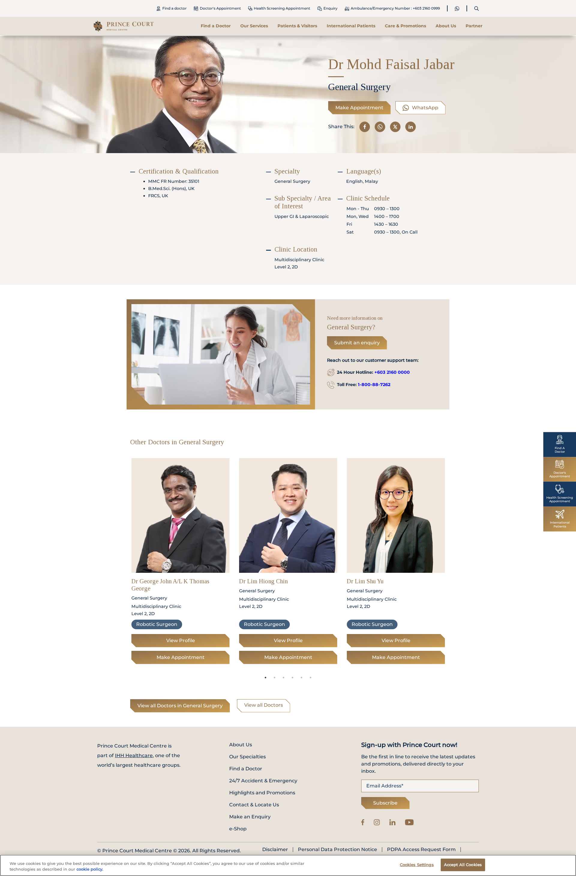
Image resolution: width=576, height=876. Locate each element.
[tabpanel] (180, 563)
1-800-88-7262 (374, 384)
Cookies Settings (417, 864)
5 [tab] (301, 678)
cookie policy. (89, 869)
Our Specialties (247, 757)
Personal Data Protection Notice (337, 849)
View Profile (180, 640)
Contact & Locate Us (254, 805)
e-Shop (238, 829)
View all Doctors (263, 705)
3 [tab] (283, 678)
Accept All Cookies (463, 864)
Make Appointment (359, 107)
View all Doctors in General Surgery (180, 705)
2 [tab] (275, 678)
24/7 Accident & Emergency (263, 781)
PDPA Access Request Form (421, 849)
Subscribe (385, 803)
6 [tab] (311, 678)
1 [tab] (265, 678)
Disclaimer (275, 849)
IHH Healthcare (134, 755)
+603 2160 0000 (392, 372)
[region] (288, 865)
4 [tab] (293, 678)
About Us (240, 745)
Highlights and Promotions (262, 793)
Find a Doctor (216, 26)
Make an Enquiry (250, 817)
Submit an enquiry (357, 343)
